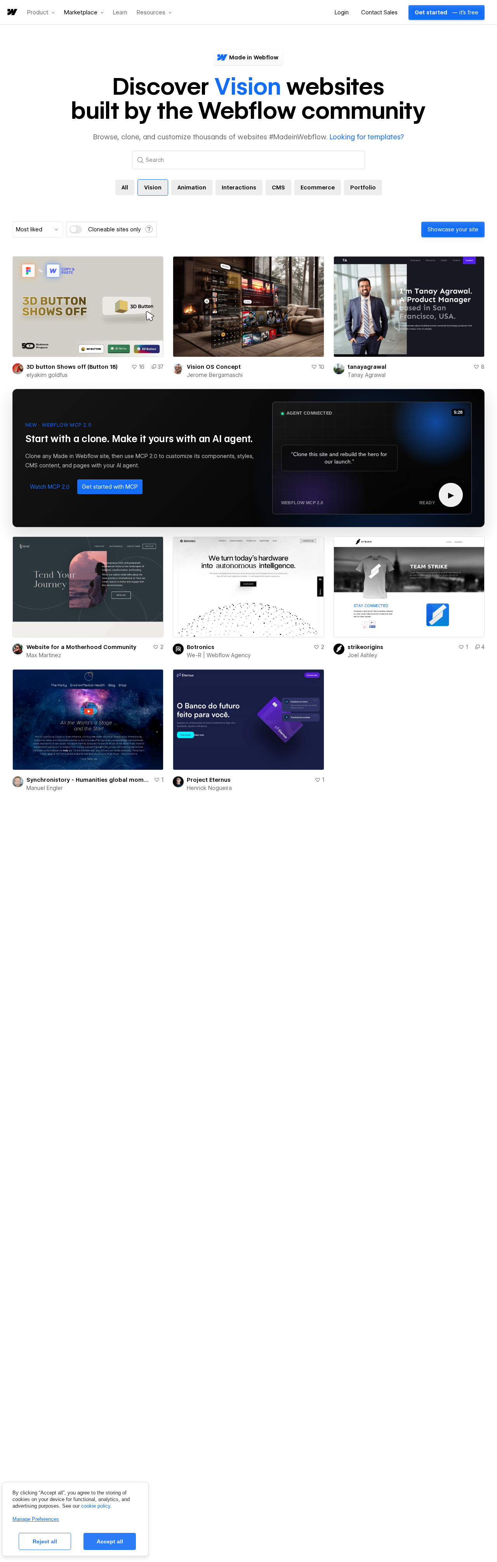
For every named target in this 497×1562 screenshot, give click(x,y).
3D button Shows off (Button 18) (72, 367)
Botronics (200, 647)
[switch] (76, 229)
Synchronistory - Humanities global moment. (88, 780)
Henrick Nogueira (209, 788)
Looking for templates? (367, 137)
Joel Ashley (362, 655)
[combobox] (37, 229)
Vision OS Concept (214, 367)
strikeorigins (365, 647)
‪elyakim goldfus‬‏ (47, 375)
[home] (11, 12)
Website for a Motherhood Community (81, 647)
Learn (120, 12)
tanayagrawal (367, 367)
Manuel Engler (44, 788)
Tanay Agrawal (367, 375)
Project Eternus (209, 780)
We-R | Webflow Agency (219, 655)
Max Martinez (43, 655)
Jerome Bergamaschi (215, 375)
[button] (41, 12)
